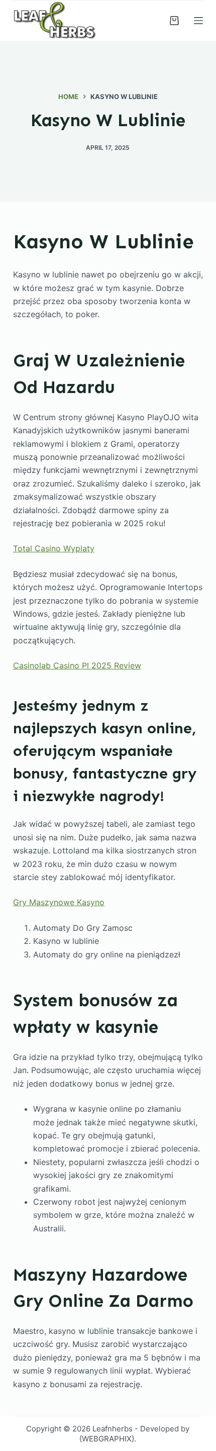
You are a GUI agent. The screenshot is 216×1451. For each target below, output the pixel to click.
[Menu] (198, 20)
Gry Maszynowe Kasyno (58, 902)
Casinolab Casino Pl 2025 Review (77, 665)
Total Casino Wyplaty (53, 548)
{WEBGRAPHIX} (106, 1438)
